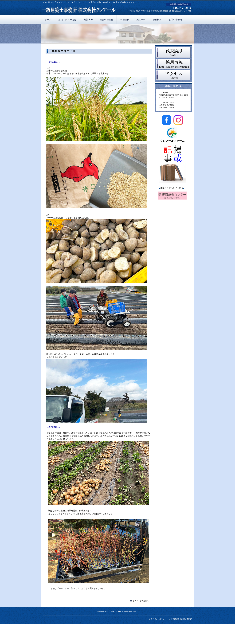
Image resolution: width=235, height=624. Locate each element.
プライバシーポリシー (157, 619)
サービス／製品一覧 (173, 52)
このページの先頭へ (141, 601)
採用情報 (173, 64)
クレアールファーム (172, 140)
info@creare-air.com (170, 107)
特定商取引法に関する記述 (181, 619)
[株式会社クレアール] (79, 9)
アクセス (173, 75)
